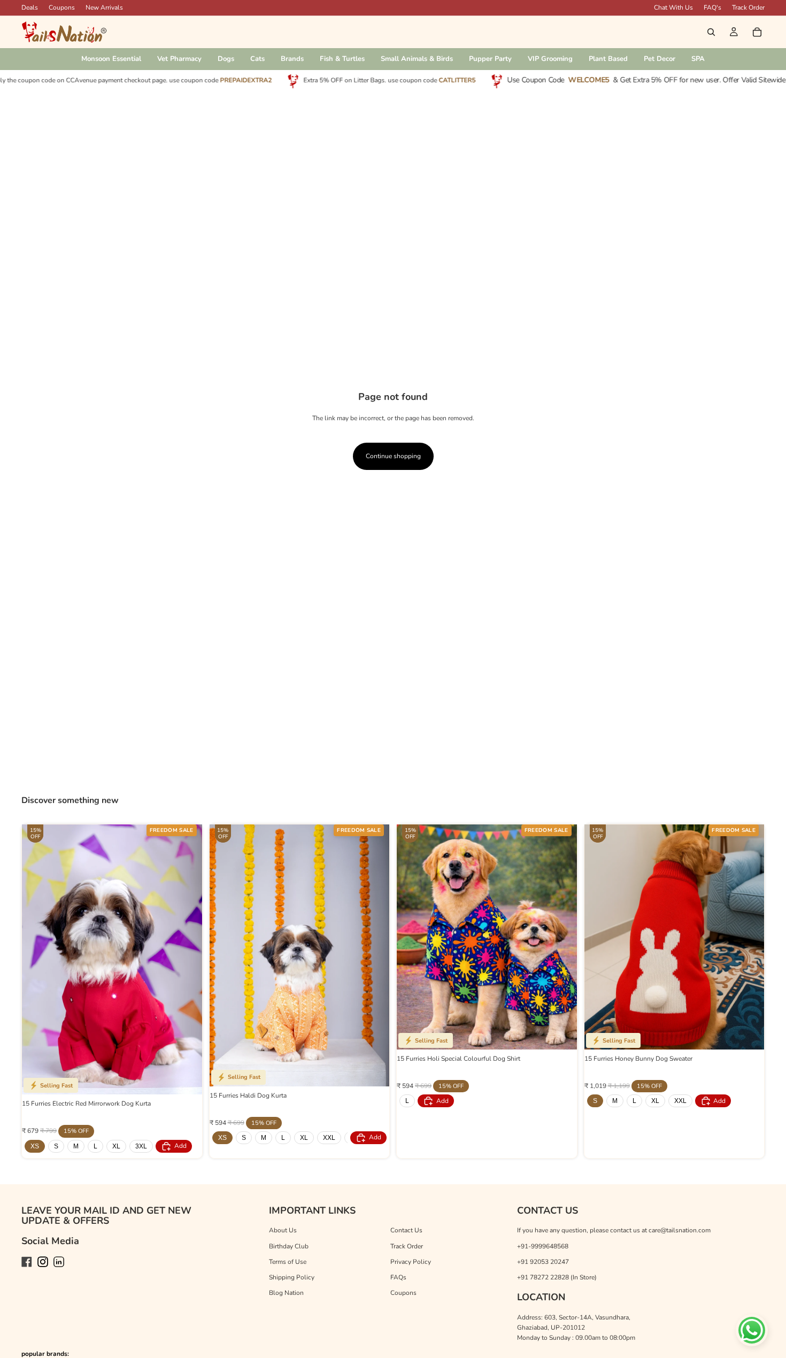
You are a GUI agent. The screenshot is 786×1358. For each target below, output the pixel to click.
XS (34, 1146)
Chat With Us (673, 7)
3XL (141, 1146)
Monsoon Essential (111, 59)
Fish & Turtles (342, 59)
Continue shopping (393, 456)
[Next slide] (186, 959)
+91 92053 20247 (543, 1261)
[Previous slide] (38, 959)
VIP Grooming (550, 59)
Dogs (226, 59)
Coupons (62, 7)
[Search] (711, 32)
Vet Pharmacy (179, 59)
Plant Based (608, 59)
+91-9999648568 (542, 1246)
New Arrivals (104, 7)
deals (29, 7)
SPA (698, 59)
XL (116, 1146)
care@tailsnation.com (680, 1230)
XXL (329, 1137)
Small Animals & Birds (417, 59)
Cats (257, 59)
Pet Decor (659, 59)
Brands (292, 59)
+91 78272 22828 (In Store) (557, 1277)
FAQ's (712, 7)
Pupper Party (490, 59)
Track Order (748, 7)
